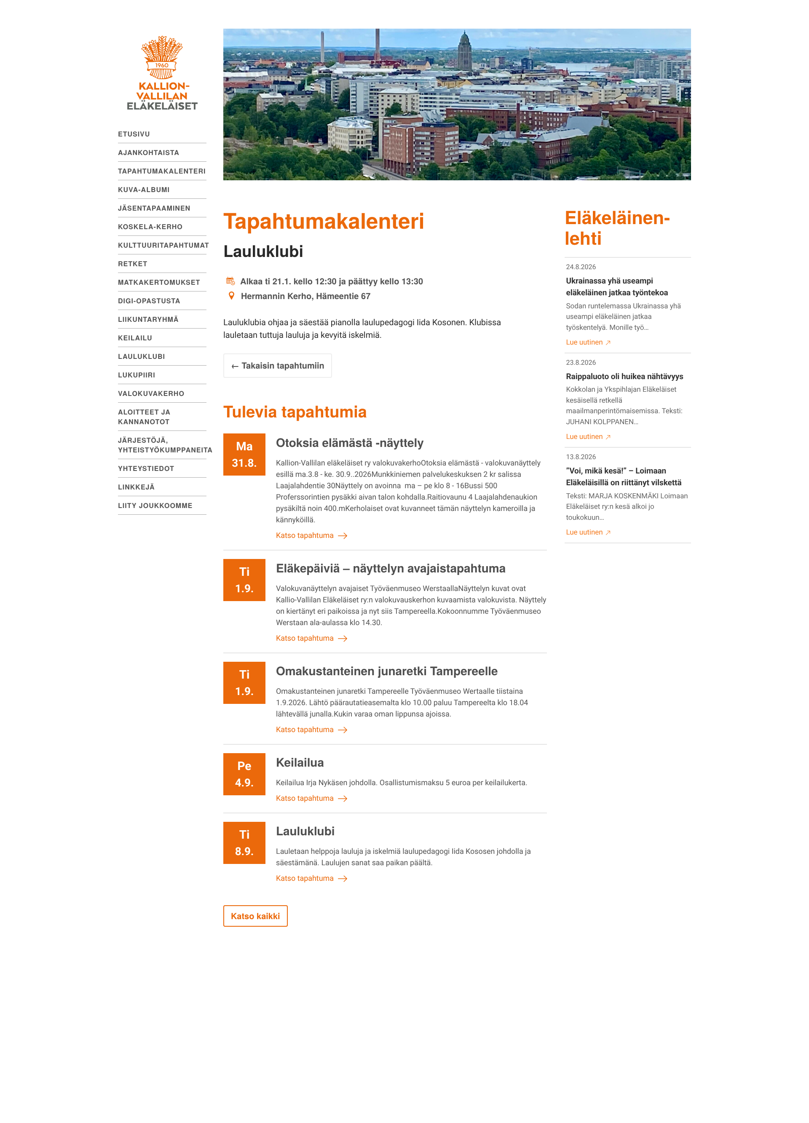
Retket (132, 263)
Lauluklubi (141, 356)
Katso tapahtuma (305, 535)
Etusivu (134, 134)
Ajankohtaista (148, 152)
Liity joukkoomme (155, 505)
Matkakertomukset (159, 282)
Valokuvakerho (151, 393)
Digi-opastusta (149, 300)
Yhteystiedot (146, 468)
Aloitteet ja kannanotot (144, 416)
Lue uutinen (584, 342)
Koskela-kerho (150, 226)
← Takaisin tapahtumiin (277, 365)
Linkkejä (136, 487)
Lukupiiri (136, 375)
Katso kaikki (255, 916)
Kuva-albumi (144, 189)
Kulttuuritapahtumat (162, 245)
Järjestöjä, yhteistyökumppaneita (162, 445)
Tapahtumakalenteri (162, 171)
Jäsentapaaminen (154, 208)
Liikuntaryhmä (148, 319)
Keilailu (135, 337)
